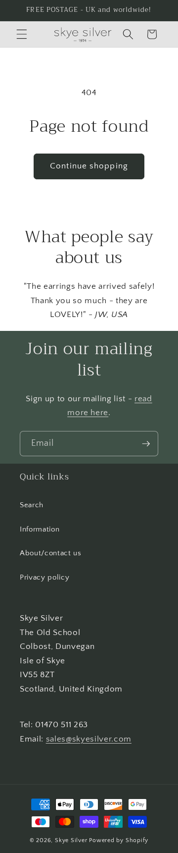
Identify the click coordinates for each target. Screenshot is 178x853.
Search (32, 505)
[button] (22, 34)
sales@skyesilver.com (89, 739)
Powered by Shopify (118, 840)
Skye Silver (71, 840)
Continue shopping (89, 165)
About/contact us (51, 553)
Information (39, 529)
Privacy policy (44, 577)
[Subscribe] (146, 444)
